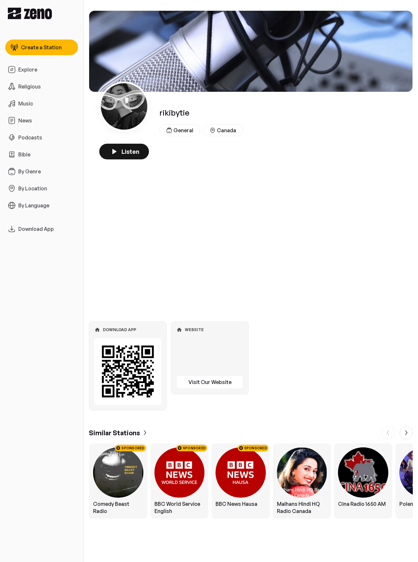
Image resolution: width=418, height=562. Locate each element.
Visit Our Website (210, 382)
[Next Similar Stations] (406, 432)
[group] (251, 481)
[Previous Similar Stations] (387, 432)
